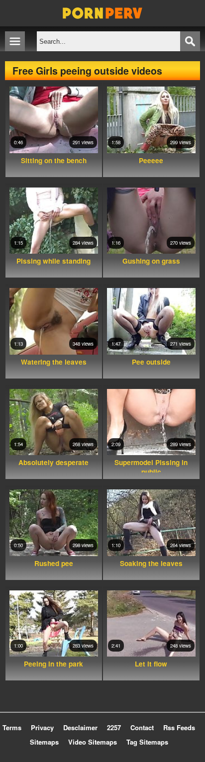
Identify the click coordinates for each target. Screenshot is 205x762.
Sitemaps (44, 742)
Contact (142, 727)
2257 (114, 727)
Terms (11, 727)
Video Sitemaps (92, 742)
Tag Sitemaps (147, 742)
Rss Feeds (179, 727)
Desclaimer (80, 727)
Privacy (42, 727)
